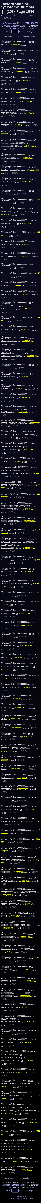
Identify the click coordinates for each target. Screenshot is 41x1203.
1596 (8, 31)
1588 (5, 28)
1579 (36, 23)
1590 (14, 28)
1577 (27, 23)
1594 (32, 28)
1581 (8, 26)
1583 (17, 26)
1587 (37, 26)
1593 (27, 28)
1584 (22, 26)
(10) (8, 41)
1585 (26, 26)
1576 (22, 23)
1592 (23, 28)
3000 (21, 31)
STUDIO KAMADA (28, 16)
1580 (4, 26)
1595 (36, 28)
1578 (32, 23)
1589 (9, 28)
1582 (13, 26)
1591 (18, 28)
